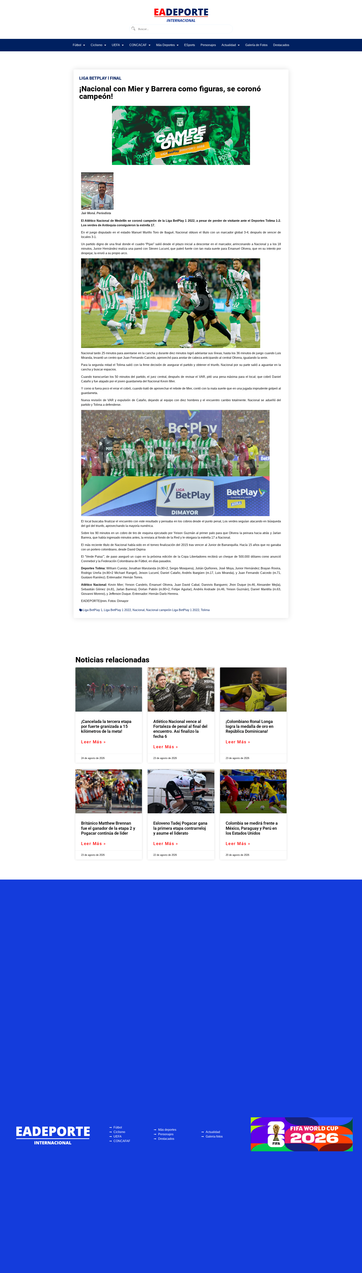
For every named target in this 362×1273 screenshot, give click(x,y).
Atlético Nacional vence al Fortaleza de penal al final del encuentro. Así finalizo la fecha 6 (180, 729)
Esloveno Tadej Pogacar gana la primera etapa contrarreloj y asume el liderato (180, 828)
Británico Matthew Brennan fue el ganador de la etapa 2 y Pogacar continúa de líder (108, 828)
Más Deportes (165, 45)
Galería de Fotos (256, 45)
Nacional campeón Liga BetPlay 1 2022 (172, 610)
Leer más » (93, 742)
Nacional (139, 610)
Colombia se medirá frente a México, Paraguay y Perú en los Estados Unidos (252, 828)
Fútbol (77, 45)
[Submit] (133, 29)
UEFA (116, 45)
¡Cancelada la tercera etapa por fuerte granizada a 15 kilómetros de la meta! (106, 726)
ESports (189, 45)
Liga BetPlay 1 (92, 610)
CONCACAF (138, 45)
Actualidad (229, 45)
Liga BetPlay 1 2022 (117, 610)
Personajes (208, 45)
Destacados (281, 45)
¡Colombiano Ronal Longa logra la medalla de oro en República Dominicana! (249, 726)
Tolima (205, 610)
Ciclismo (96, 45)
